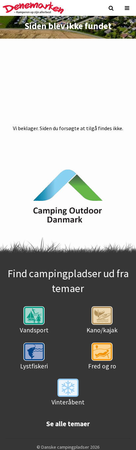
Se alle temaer (68, 424)
